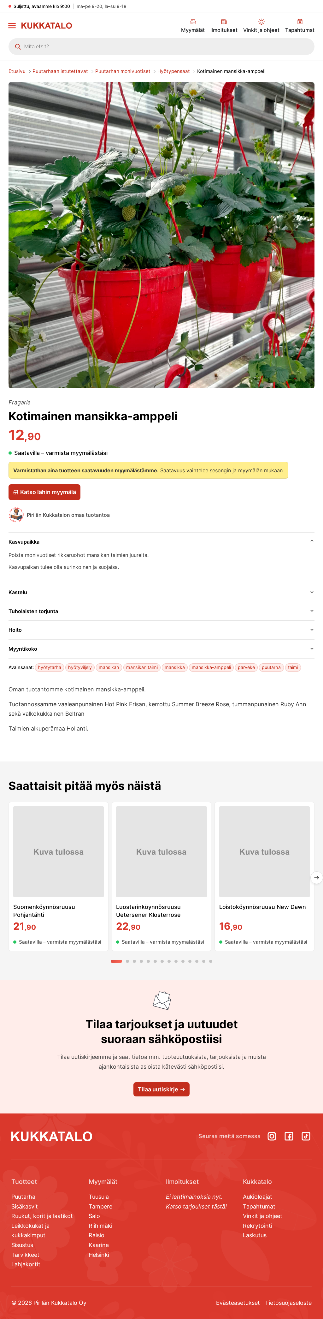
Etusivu (17, 71)
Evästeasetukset (238, 1302)
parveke (246, 667)
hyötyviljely (80, 667)
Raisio (96, 1235)
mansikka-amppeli (211, 667)
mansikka (175, 667)
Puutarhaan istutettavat (60, 71)
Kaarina (99, 1245)
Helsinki (99, 1254)
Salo (94, 1216)
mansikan (109, 667)
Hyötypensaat (173, 71)
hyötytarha (49, 667)
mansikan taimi (142, 667)
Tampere (100, 1206)
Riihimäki (100, 1225)
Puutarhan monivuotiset (122, 71)
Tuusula (99, 1196)
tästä (218, 1206)
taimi (293, 667)
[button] (11, 25)
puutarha (271, 667)
